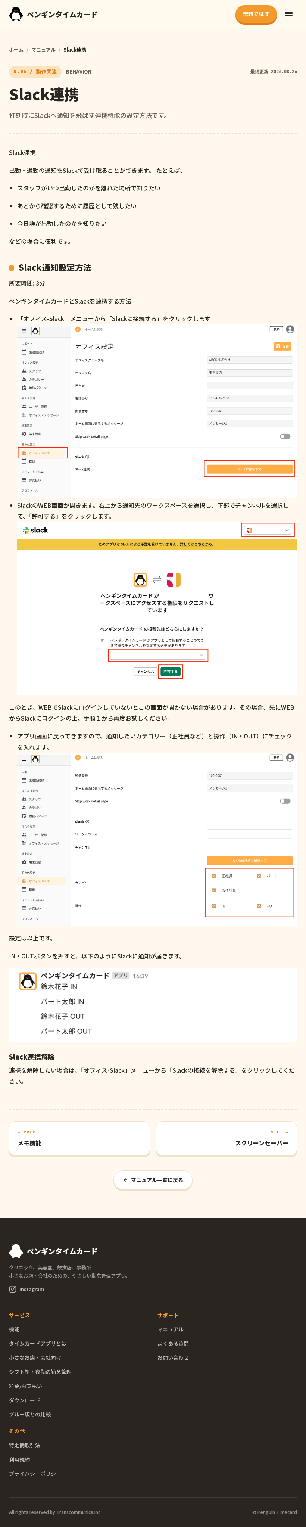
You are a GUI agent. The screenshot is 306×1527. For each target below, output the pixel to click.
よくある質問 (173, 1343)
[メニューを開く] (289, 14)
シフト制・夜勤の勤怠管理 (40, 1371)
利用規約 (19, 1459)
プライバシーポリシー (35, 1473)
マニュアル (43, 49)
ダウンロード (24, 1400)
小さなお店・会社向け (35, 1357)
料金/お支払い (25, 1386)
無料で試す (256, 14)
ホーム (16, 49)
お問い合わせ (173, 1357)
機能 (14, 1329)
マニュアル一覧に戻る (157, 1180)
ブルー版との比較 (30, 1414)
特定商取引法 (24, 1445)
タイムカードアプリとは (37, 1343)
